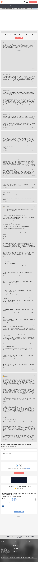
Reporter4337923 (7, 74)
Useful (6, 68)
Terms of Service (29, 557)
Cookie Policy (15, 548)
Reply (34, 68)
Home (14, 544)
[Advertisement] (19, 20)
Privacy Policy (15, 547)
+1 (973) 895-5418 (13, 499)
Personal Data (15, 550)
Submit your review (19, 472)
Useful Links (15, 551)
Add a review (19, 37)
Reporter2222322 (7, 192)
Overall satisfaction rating (19, 490)
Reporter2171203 (7, 114)
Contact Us (27, 544)
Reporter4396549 (7, 42)
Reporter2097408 (7, 155)
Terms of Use (15, 545)
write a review (35, 8)
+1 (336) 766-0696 (13, 498)
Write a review (33, 2)
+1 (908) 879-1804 (13, 500)
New (34, 536)
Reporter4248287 (7, 90)
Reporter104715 (6, 375)
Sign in (27, 2)
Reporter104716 (6, 206)
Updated (19, 537)
